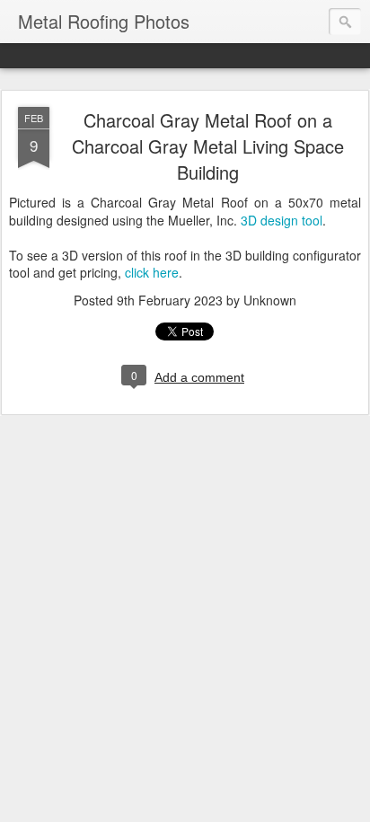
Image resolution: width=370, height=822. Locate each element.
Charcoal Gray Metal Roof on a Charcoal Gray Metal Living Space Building (208, 146)
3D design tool (281, 220)
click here (152, 272)
